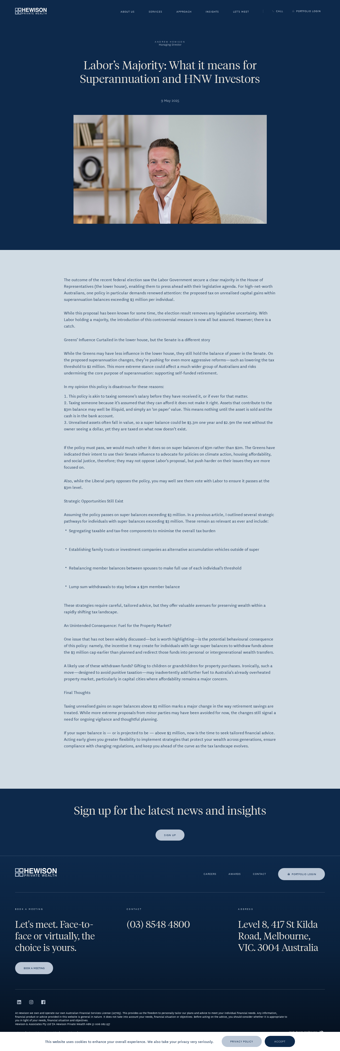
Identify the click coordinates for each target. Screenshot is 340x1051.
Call (279, 11)
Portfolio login (304, 874)
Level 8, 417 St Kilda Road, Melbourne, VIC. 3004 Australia (278, 935)
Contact (259, 874)
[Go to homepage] (31, 11)
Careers (210, 874)
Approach (184, 12)
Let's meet (241, 12)
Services (155, 12)
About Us (128, 12)
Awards (235, 874)
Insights (212, 12)
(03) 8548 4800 (158, 924)
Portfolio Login (308, 11)
